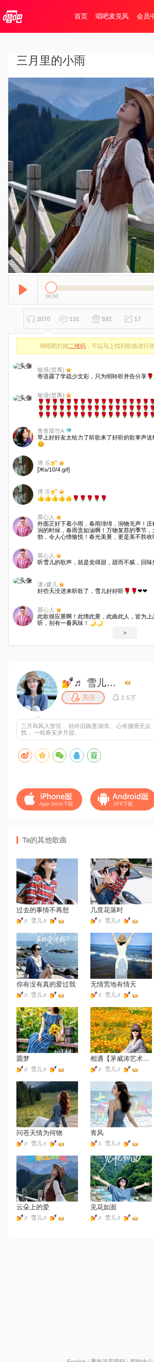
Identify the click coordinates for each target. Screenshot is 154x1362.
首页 (80, 16)
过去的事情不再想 (42, 909)
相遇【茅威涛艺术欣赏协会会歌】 (121, 1058)
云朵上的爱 (32, 1207)
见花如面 (103, 1207)
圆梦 (23, 1058)
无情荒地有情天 (113, 984)
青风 (96, 1132)
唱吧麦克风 (112, 16)
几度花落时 (106, 909)
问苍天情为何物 (39, 1132)
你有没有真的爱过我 (46, 984)
